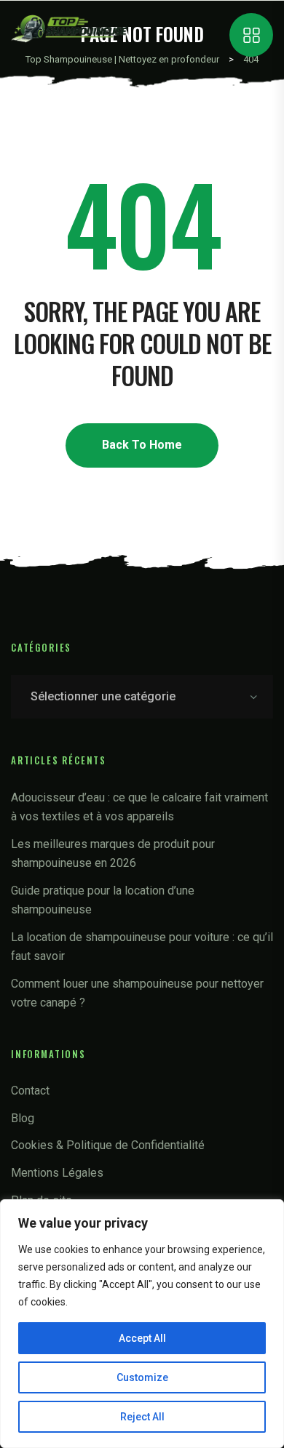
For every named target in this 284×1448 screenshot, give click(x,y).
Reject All (142, 1417)
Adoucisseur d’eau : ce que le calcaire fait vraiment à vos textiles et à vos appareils (139, 807)
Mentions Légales (57, 1173)
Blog (22, 1118)
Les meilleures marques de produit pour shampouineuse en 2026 (113, 853)
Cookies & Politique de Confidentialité (108, 1145)
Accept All (142, 1338)
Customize (142, 1377)
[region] (142, 1323)
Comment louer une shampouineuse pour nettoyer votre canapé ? (137, 993)
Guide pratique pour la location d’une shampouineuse (102, 900)
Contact (30, 1090)
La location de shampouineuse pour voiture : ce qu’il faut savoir (142, 946)
